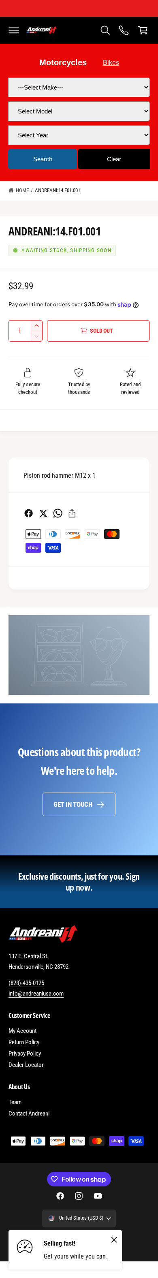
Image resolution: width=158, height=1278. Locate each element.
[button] (13, 30)
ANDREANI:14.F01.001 (57, 190)
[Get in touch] (124, 30)
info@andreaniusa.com (36, 993)
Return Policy (24, 1042)
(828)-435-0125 (26, 983)
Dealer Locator (26, 1065)
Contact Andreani (29, 1113)
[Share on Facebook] (28, 513)
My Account (22, 1030)
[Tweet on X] (43, 513)
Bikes (111, 62)
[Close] (114, 1239)
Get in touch (72, 804)
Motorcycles (63, 62)
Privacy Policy (25, 1053)
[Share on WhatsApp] (58, 513)
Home (22, 190)
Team (15, 1102)
